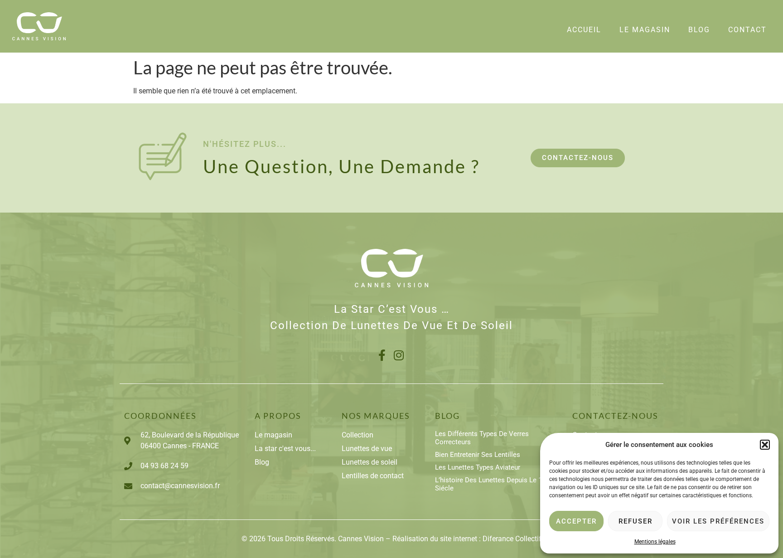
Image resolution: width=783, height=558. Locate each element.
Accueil (584, 29)
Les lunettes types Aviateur (477, 467)
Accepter (576, 521)
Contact (747, 29)
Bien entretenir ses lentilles (477, 455)
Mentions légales (655, 542)
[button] (764, 444)
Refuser (635, 521)
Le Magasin (644, 29)
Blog (699, 29)
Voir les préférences (718, 521)
